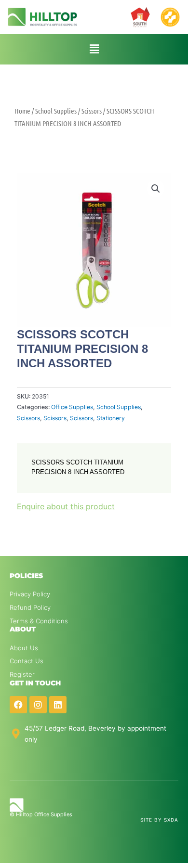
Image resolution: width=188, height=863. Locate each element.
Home (22, 110)
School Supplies (56, 110)
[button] (94, 49)
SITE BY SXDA (159, 820)
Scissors (91, 110)
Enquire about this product (66, 506)
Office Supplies (72, 407)
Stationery (110, 418)
